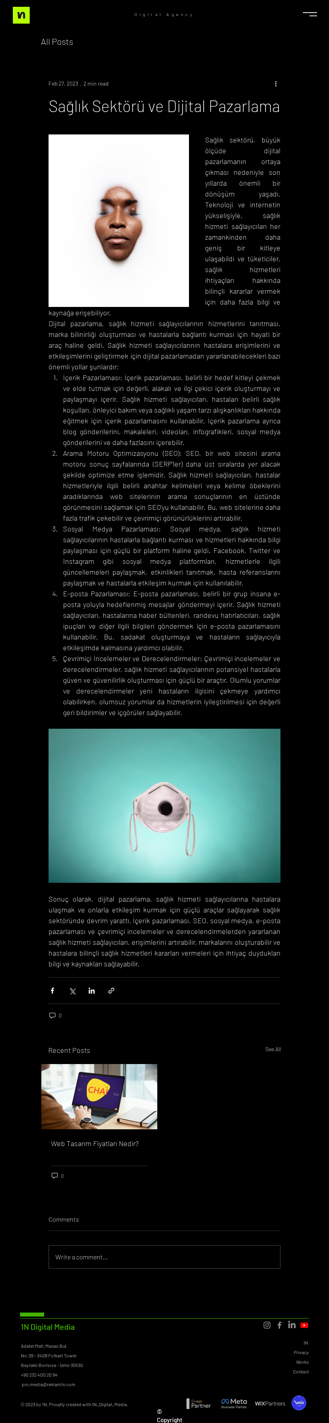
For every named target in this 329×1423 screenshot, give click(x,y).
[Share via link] (111, 990)
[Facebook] (279, 1325)
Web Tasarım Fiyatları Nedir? (95, 1143)
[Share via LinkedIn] (91, 990)
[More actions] (275, 83)
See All (273, 1049)
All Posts (57, 41)
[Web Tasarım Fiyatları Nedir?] (99, 1096)
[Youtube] (304, 1325)
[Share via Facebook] (52, 990)
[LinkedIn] (292, 1325)
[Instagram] (267, 1325)
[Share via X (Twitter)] (72, 990)
